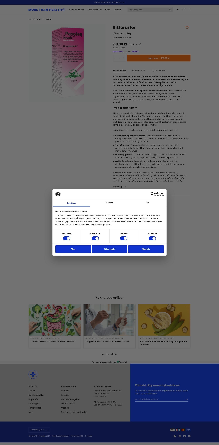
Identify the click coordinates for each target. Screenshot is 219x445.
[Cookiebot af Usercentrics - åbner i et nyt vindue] (153, 194)
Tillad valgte (109, 249)
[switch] (95, 238)
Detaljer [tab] (109, 203)
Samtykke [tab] (71, 203)
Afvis (73, 249)
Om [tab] (147, 203)
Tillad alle (146, 249)
